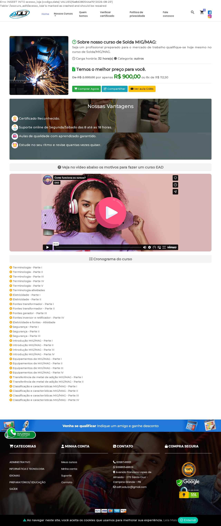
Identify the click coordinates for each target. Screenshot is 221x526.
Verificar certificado (107, 14)
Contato (66, 482)
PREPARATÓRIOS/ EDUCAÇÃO (27, 482)
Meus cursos (69, 462)
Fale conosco (168, 14)
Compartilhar (116, 88)
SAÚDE (13, 489)
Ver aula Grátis (143, 88)
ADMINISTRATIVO (19, 462)
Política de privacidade (137, 14)
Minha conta (69, 469)
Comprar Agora (88, 88)
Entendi (189, 520)
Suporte (66, 475)
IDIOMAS (14, 475)
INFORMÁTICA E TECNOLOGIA (26, 469)
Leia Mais (170, 520)
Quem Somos (83, 14)
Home (45, 14)
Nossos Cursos (63, 13)
